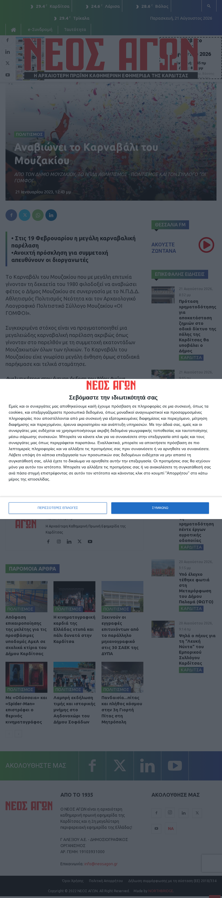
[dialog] (111, 449)
